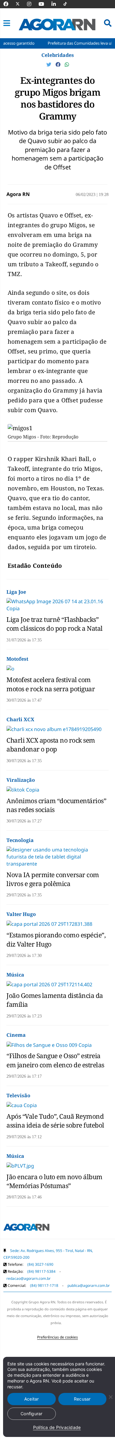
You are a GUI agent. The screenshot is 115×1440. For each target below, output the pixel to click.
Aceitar (31, 1398)
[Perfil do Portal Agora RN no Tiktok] (68, 4)
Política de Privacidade (57, 1427)
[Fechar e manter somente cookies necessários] (110, 1397)
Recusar (82, 1398)
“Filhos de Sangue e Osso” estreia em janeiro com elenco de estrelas (55, 1060)
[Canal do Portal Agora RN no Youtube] (44, 4)
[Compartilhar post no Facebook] (59, 64)
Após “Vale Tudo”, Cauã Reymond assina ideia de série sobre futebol (55, 1120)
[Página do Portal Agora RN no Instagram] (32, 4)
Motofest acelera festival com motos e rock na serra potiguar (50, 684)
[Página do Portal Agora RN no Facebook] (8, 4)
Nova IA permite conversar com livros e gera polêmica (52, 879)
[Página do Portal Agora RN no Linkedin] (57, 4)
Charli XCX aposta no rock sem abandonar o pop (50, 744)
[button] (6, 23)
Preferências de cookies (57, 1337)
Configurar (32, 1413)
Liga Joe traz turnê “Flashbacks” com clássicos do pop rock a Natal (54, 624)
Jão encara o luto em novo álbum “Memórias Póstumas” (54, 1181)
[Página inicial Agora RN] (26, 1228)
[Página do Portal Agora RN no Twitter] (21, 4)
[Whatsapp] (67, 64)
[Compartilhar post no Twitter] (49, 64)
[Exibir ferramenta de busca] (108, 23)
